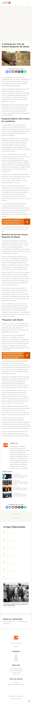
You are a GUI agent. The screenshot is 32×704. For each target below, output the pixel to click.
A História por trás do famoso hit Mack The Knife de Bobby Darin (20, 495)
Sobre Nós (16, 674)
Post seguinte (16, 518)
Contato (16, 682)
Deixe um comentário (8, 49)
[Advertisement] (16, 22)
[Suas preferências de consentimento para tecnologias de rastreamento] (29, 701)
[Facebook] (7, 71)
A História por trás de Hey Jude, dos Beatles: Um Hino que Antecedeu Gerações (20, 483)
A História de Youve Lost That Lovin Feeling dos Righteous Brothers (20, 476)
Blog (16, 656)
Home (16, 654)
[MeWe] (22, 71)
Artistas (16, 660)
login (16, 621)
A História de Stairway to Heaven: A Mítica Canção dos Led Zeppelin (20, 489)
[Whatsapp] (25, 71)
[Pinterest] (19, 71)
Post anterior (16, 513)
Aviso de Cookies (16, 672)
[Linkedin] (16, 71)
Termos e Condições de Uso (16, 670)
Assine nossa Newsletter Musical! (16, 684)
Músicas (17, 49)
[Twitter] (10, 71)
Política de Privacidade (16, 668)
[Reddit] (13, 71)
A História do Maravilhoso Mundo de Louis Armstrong (16, 604)
